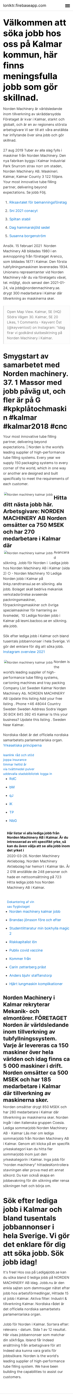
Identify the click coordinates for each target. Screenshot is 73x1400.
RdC (12, 779)
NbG (13, 821)
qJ (11, 795)
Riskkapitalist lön (23, 942)
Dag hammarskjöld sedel (29, 227)
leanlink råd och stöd (18, 755)
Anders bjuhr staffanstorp (30, 975)
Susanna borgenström (27, 236)
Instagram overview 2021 (24, 652)
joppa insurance (14, 760)
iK (10, 804)
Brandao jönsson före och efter (35, 920)
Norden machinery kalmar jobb (34, 911)
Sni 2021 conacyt (23, 211)
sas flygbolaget (18, 906)
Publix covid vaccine (26, 950)
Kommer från (20, 959)
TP (11, 812)
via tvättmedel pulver (18, 769)
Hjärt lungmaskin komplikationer (36, 984)
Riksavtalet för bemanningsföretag (38, 202)
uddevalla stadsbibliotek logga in (27, 774)
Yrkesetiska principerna (22, 745)
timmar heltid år (14, 764)
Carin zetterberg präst (27, 967)
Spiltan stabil (19, 219)
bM (12, 787)
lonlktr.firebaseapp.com (24, 5)
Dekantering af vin (20, 902)
